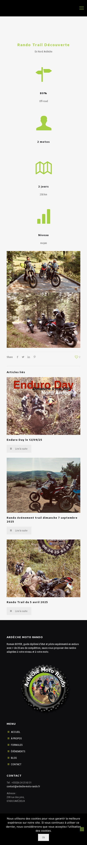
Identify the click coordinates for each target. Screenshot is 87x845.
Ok (43, 837)
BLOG (14, 757)
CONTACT (16, 764)
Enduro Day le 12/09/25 (24, 439)
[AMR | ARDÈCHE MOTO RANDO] (43, 8)
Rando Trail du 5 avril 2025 (27, 602)
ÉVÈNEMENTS (18, 751)
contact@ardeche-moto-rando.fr (23, 786)
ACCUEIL (15, 731)
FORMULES (17, 744)
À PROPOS (16, 738)
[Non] (82, 829)
